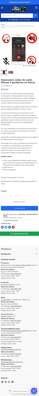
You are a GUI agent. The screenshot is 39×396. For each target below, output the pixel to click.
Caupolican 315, (6, 316)
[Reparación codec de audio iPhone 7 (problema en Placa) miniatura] (4, 72)
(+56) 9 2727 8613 (15, 320)
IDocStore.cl (8, 86)
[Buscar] (35, 15)
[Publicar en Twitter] (6, 227)
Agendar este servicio (20, 233)
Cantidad (3, 191)
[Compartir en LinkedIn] (9, 227)
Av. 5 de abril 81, (6, 299)
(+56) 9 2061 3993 (15, 366)
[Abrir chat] (34, 391)
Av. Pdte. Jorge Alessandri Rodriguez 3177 (13, 331)
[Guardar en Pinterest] (13, 227)
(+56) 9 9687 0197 (15, 274)
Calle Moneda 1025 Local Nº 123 (11, 349)
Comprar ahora (19, 208)
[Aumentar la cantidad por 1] (17, 195)
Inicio (3, 24)
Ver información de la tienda (10, 220)
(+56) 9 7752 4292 (15, 354)
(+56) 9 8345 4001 (16, 306)
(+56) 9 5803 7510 (15, 289)
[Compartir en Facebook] (2, 227)
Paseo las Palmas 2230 (23, 265)
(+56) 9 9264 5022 (15, 337)
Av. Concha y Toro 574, (8, 284)
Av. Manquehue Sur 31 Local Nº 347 (12, 362)
